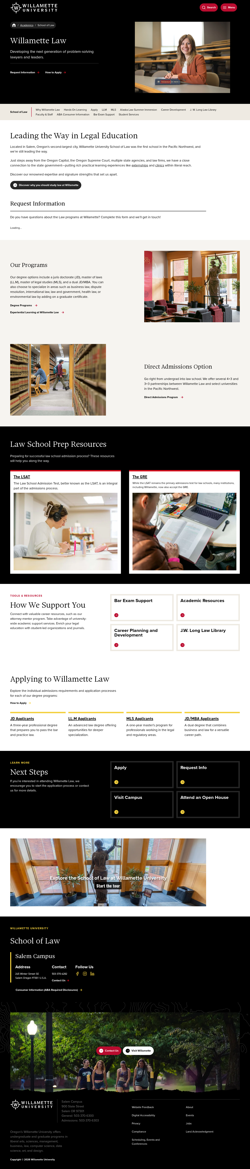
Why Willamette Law (48, 109)
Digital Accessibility (143, 1115)
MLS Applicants (139, 718)
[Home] (14, 25)
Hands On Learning (75, 109)
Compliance (139, 1131)
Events (190, 1115)
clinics (159, 165)
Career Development (173, 109)
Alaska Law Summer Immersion (138, 109)
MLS (113, 109)
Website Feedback (143, 1107)
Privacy (136, 1123)
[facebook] (77, 974)
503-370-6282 (59, 973)
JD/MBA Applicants (202, 718)
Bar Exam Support (104, 114)
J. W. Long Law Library (203, 109)
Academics (26, 25)
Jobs (188, 1123)
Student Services (129, 114)
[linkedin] (92, 974)
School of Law (18, 112)
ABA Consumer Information (73, 114)
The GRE (139, 476)
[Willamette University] (34, 8)
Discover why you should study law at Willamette (48, 185)
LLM (104, 109)
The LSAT (22, 476)
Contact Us (112, 1051)
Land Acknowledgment (199, 1131)
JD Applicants (22, 718)
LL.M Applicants (82, 718)
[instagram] (85, 974)
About (189, 1107)
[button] (108, 872)
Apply (94, 109)
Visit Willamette (141, 1051)
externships (140, 165)
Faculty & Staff (44, 114)
